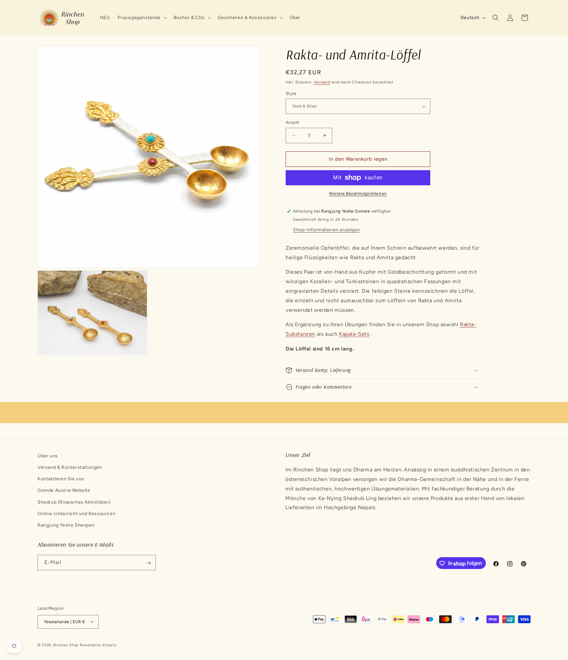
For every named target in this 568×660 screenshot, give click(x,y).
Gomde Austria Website (63, 490)
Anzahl (292, 122)
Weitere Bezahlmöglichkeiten (358, 193)
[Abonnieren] (148, 563)
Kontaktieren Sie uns (60, 479)
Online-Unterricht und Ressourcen (76, 513)
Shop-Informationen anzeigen (326, 230)
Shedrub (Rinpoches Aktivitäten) (74, 502)
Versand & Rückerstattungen (69, 467)
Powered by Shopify (98, 645)
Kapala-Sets (354, 334)
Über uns (47, 456)
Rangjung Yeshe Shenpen (66, 525)
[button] (141, 18)
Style (291, 93)
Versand (322, 82)
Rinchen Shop (66, 645)
